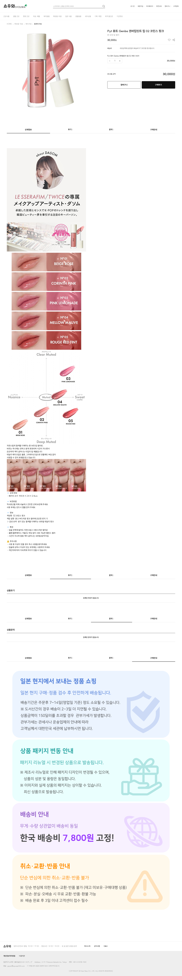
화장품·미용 (57, 16)
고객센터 (176, 6)
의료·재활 (36, 16)
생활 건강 (16, 16)
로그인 (132, 6)
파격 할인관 (109, 16)
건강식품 (6, 16)
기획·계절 (98, 16)
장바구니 (167, 6)
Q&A (106, 946)
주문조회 (159, 6)
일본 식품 (68, 16)
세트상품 (88, 16)
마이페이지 (149, 6)
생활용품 (78, 16)
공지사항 (97, 946)
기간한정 (120, 16)
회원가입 (140, 6)
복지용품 (47, 16)
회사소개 (87, 946)
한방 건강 (26, 16)
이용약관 (22, 956)
